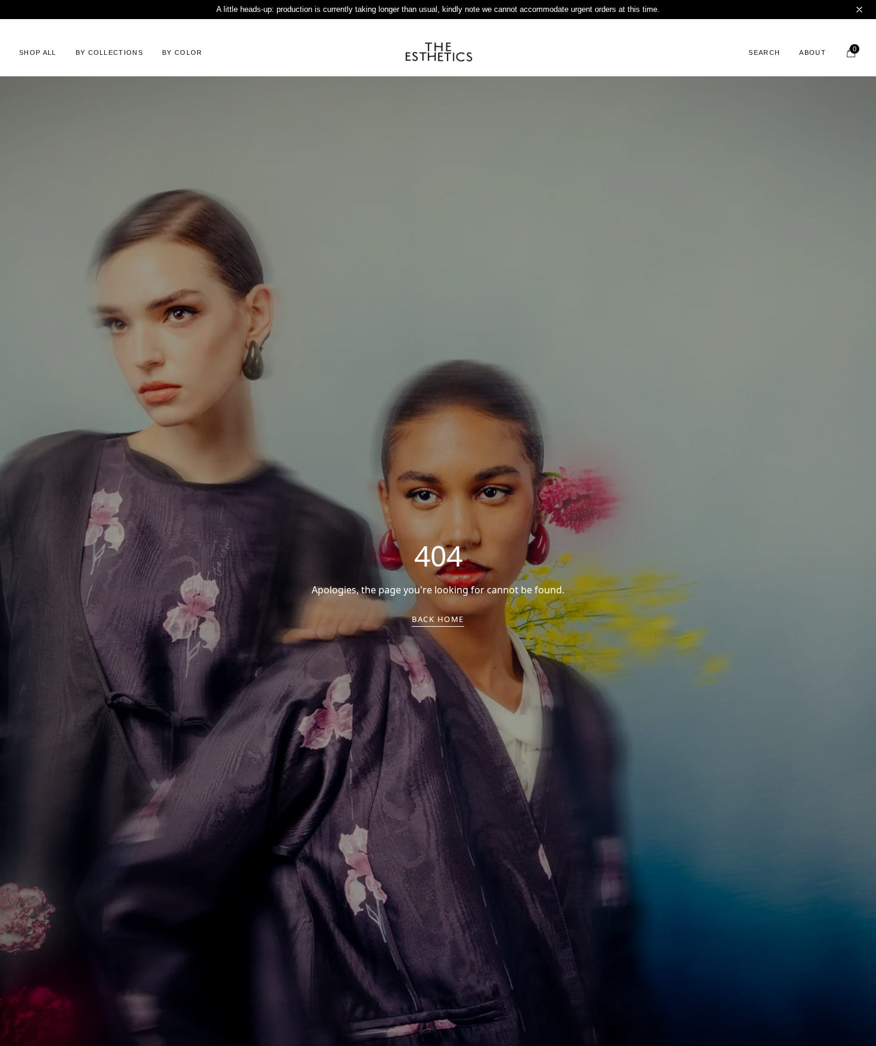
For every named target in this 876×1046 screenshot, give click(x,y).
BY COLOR (182, 52)
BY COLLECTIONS (109, 52)
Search (764, 52)
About (812, 52)
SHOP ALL (38, 52)
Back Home (438, 619)
